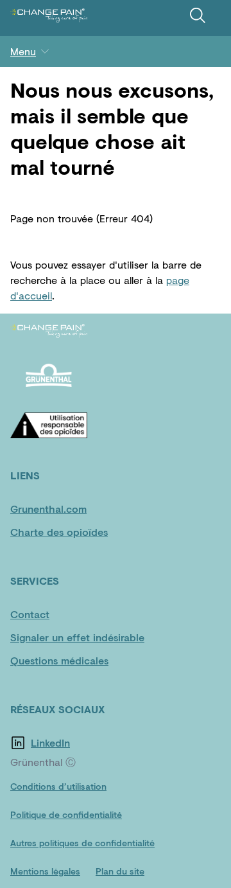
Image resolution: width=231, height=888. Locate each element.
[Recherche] (197, 15)
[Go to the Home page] (48, 15)
